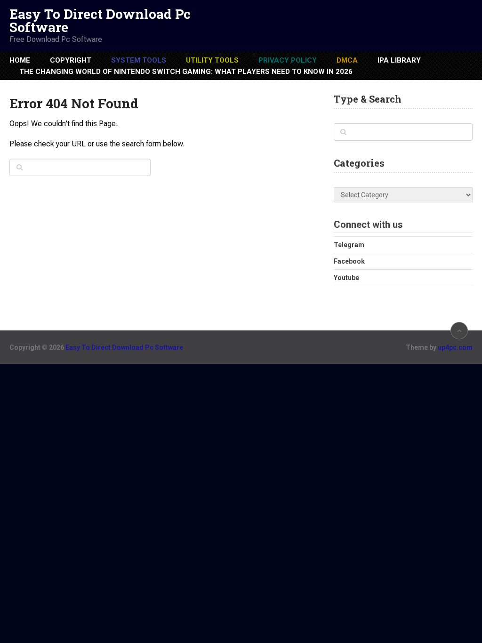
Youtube (346, 277)
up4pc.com (455, 347)
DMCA (347, 60)
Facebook (349, 261)
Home (19, 60)
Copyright (70, 60)
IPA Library (399, 60)
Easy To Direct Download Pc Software (100, 21)
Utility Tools (212, 60)
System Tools (138, 60)
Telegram (349, 245)
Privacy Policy (287, 60)
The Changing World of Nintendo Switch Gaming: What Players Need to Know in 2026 (186, 71)
